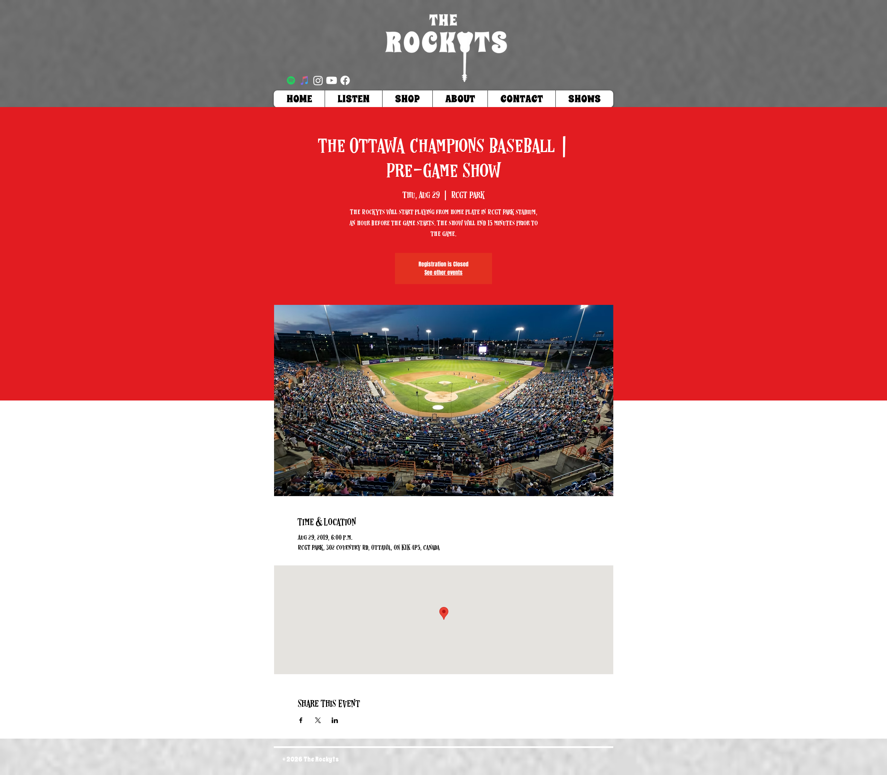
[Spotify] (291, 80)
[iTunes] (304, 80)
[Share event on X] (318, 720)
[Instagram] (318, 80)
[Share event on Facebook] (301, 720)
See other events (443, 272)
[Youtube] (331, 80)
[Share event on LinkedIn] (335, 720)
